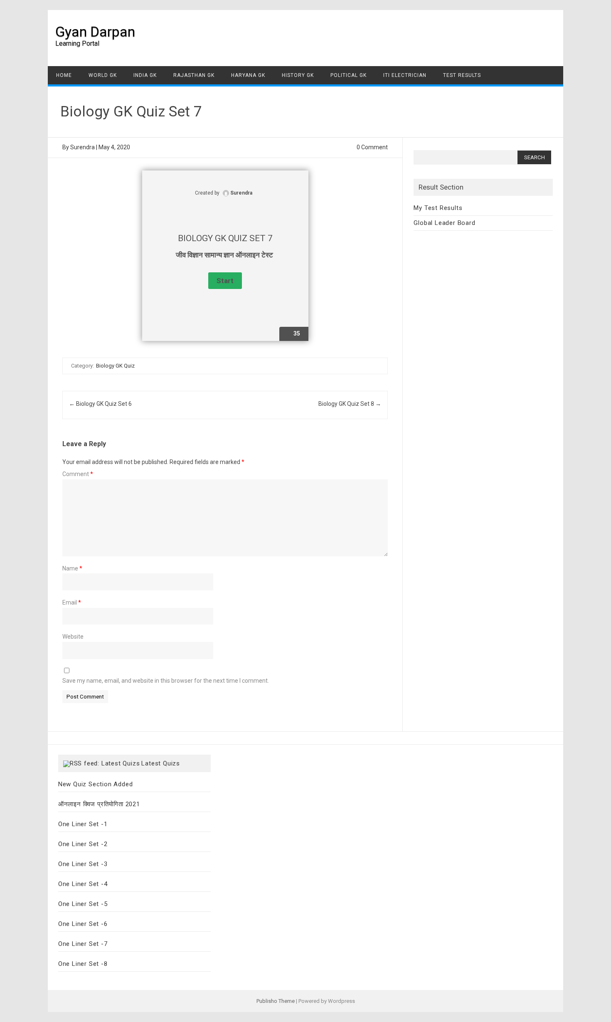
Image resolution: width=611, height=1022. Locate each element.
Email (71, 602)
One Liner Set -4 (83, 884)
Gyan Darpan (95, 31)
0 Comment (372, 147)
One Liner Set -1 (83, 824)
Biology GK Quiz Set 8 (349, 403)
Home (64, 75)
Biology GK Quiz (115, 366)
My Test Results (438, 208)
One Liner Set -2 (83, 844)
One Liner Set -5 (83, 904)
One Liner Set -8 (83, 964)
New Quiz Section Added (95, 784)
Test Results (462, 75)
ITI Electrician (404, 75)
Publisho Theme (275, 1001)
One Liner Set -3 (83, 864)
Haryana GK (248, 75)
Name (72, 568)
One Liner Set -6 (83, 924)
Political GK (348, 75)
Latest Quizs (160, 763)
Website (73, 636)
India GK (145, 75)
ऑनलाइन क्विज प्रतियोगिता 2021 (99, 804)
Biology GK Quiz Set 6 (100, 403)
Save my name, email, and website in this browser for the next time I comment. (165, 680)
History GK (298, 75)
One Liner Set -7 (83, 944)
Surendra (82, 147)
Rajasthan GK (193, 75)
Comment (77, 474)
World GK (103, 75)
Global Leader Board (444, 223)
